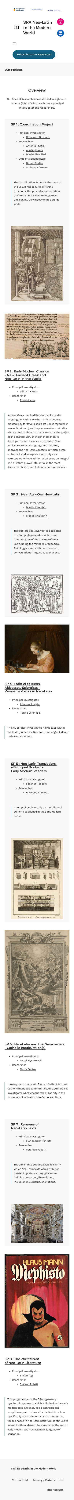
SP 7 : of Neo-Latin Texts (25, 1126)
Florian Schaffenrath (39, 1141)
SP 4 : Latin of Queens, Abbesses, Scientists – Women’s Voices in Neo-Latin (28, 687)
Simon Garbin (34, 163)
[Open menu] (15, 43)
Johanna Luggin (30, 704)
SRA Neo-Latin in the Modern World (37, 27)
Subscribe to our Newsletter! (34, 54)
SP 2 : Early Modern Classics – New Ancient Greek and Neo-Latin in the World (27, 375)
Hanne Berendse (30, 712)
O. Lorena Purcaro (36, 792)
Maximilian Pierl (36, 154)
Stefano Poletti (29, 1384)
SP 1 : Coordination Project (32, 124)
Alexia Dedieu (28, 1069)
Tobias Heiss (27, 400)
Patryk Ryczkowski (31, 1060)
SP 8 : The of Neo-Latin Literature (23, 1360)
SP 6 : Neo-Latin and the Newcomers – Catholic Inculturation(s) (34, 1046)
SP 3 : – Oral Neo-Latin (35, 494)
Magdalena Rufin (36, 515)
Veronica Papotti (36, 1149)
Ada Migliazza (34, 150)
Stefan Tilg (26, 1375)
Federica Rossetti (36, 783)
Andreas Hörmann (37, 167)
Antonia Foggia (35, 145)
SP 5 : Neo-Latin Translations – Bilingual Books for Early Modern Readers (34, 767)
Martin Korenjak (36, 507)
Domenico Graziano (38, 137)
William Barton (29, 391)
